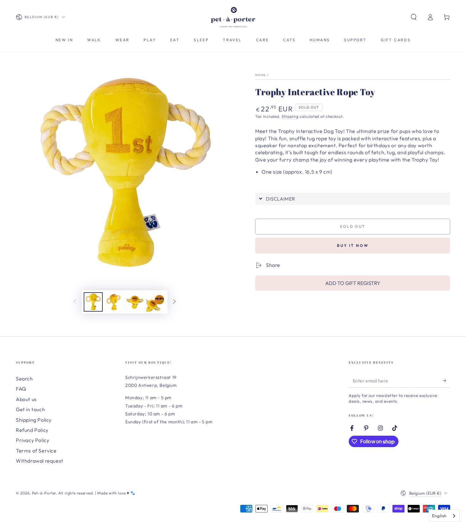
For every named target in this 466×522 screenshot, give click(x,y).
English (439, 515)
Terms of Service (36, 450)
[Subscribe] (446, 380)
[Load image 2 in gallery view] (114, 302)
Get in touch (30, 409)
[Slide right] (174, 302)
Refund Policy (32, 430)
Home (260, 75)
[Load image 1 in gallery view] (93, 302)
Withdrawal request (39, 461)
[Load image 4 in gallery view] (155, 302)
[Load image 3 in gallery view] (135, 302)
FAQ (21, 389)
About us (26, 399)
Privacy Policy (32, 440)
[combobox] (444, 516)
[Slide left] (75, 302)
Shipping (290, 116)
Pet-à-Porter (44, 493)
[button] (413, 17)
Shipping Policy (34, 420)
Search (24, 378)
